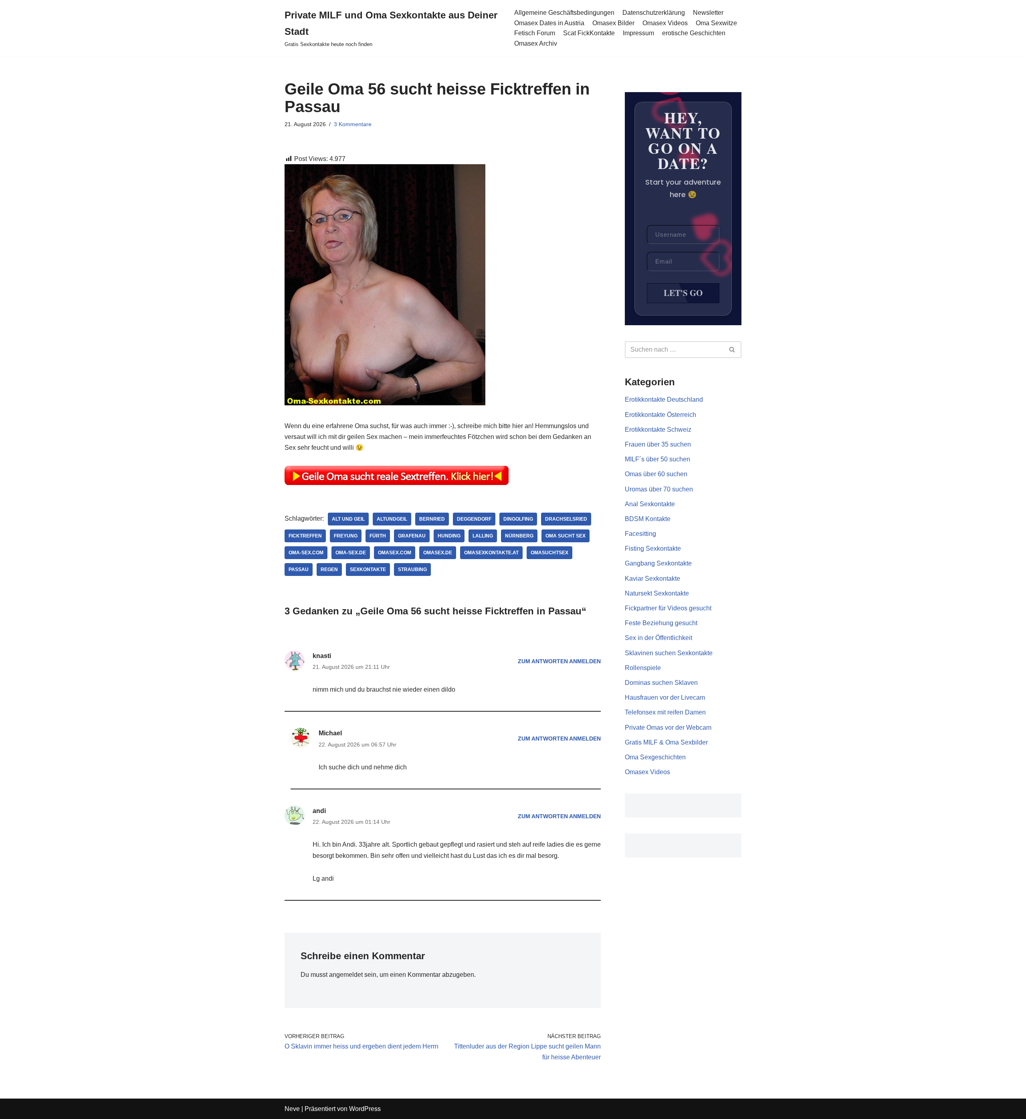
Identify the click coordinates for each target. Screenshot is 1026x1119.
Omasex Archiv (535, 43)
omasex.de (437, 552)
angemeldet (346, 974)
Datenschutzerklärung (653, 12)
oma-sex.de (350, 552)
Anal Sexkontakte (650, 504)
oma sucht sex (565, 536)
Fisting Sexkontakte (653, 548)
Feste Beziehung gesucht (661, 623)
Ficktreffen (305, 536)
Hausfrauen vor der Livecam (665, 697)
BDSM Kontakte (648, 518)
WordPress (365, 1108)
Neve (292, 1108)
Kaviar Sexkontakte (652, 578)
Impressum (638, 33)
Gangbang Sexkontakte (658, 563)
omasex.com (394, 552)
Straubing (412, 569)
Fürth (378, 536)
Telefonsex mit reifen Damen (665, 712)
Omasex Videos (665, 23)
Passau (299, 569)
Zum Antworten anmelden (559, 661)
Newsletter (708, 12)
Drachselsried (566, 519)
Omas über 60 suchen (656, 474)
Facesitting (640, 533)
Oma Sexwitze (716, 23)
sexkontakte (368, 569)
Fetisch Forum (534, 33)
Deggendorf (474, 519)
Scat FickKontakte (589, 33)
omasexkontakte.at (491, 552)
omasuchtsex (549, 552)
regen (329, 569)
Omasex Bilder (613, 23)
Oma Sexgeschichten (655, 757)
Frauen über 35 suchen (658, 444)
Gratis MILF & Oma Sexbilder (666, 742)
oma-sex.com (306, 552)
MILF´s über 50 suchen (657, 459)
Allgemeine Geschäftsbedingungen (564, 12)
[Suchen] (732, 349)
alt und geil (348, 519)
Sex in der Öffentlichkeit (658, 637)
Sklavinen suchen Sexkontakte (669, 653)
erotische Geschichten (693, 33)
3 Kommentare (353, 124)
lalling (483, 536)
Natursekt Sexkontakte (657, 593)
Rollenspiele (643, 667)
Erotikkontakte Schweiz (658, 429)
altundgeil (392, 519)
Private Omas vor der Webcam (668, 727)
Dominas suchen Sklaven (661, 682)
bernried (432, 519)
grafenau (412, 536)
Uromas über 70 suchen (659, 489)
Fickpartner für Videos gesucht (668, 608)
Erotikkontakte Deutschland (664, 399)
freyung (345, 536)
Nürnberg (519, 536)
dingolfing (518, 519)
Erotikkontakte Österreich (660, 414)
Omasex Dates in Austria (549, 23)
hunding (449, 536)
